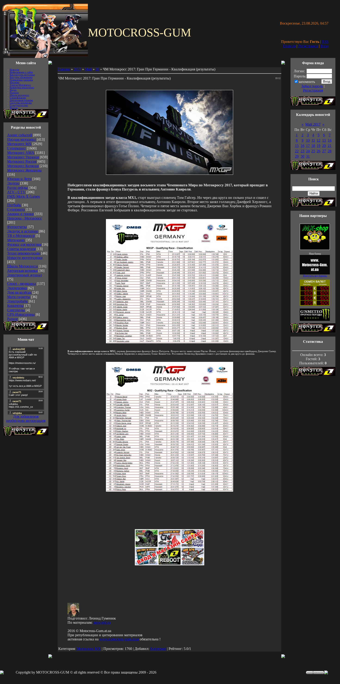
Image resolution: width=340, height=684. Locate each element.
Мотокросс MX (19, 144)
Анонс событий (19, 135)
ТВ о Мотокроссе (21, 236)
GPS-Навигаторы (21, 314)
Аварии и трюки (20, 214)
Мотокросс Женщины (24, 170)
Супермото (16, 209)
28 (329, 151)
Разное (12, 319)
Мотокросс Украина (23, 157)
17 (308, 146)
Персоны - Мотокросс (24, 218)
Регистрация (308, 46)
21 (329, 146)
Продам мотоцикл (21, 139)
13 (324, 140)
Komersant (158, 649)
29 (297, 156)
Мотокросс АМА (20, 153)
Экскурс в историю (22, 231)
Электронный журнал (24, 275)
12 (318, 140)
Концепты (15, 306)
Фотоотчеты (17, 227)
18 (313, 146)
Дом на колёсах (19, 292)
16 (302, 146)
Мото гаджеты (18, 297)
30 (302, 156)
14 (329, 140)
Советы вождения (21, 249)
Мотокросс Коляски (23, 166)
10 (308, 140)
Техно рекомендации (23, 253)
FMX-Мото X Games (23, 196)
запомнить (306, 82)
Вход (324, 46)
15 (297, 146)
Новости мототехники (25, 258)
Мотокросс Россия (21, 161)
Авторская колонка (22, 271)
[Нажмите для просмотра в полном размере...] (169, 342)
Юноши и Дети (19, 179)
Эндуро (13, 183)
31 (308, 156)
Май (88, 69)
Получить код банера (315, 275)
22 (297, 151)
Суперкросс (16, 148)
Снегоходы (16, 310)
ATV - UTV (16, 192)
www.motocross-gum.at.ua (119, 639)
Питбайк (14, 205)
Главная (289, 46)
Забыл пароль (312, 86)
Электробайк (17, 301)
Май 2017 (313, 124)
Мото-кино (16, 240)
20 (97, 69)
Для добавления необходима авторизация (25, 418)
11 (313, 140)
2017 (77, 69)
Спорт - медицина (21, 284)
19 (318, 146)
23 (302, 151)
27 (324, 151)
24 (308, 151)
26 (318, 151)
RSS (325, 42)
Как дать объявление (21, 77)
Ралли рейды (17, 188)
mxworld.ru (102, 622)
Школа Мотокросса (22, 266)
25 (313, 151)
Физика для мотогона (24, 244)
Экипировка (17, 288)
